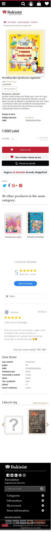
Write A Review (25, 283)
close (5, 525)
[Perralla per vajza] (13, 221)
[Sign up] (42, 488)
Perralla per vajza (13, 237)
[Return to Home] (4, 22)
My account (14, 505)
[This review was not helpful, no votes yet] (44, 349)
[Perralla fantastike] (35, 221)
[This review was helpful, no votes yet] (39, 349)
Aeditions (29, 118)
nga (3, 82)
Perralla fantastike (35, 237)
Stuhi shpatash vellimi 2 (37, 437)
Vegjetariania (13, 436)
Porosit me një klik (27, 163)
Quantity (5, 139)
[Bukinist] (12, 13)
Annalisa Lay (10, 82)
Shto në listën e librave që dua (28, 157)
